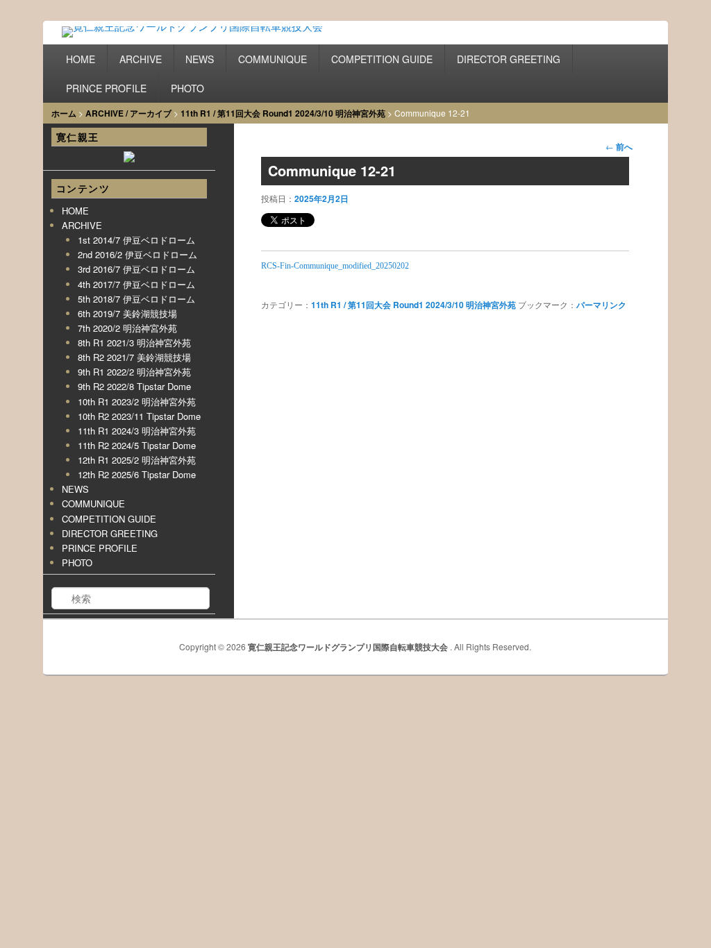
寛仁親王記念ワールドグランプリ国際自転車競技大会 (349, 647)
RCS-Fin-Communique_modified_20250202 (335, 266)
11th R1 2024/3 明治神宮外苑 (137, 430)
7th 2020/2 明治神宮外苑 (127, 328)
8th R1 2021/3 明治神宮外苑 (134, 342)
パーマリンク (601, 304)
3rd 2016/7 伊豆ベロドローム (136, 269)
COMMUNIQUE (272, 59)
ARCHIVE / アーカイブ (128, 113)
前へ (619, 146)
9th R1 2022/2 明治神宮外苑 (134, 371)
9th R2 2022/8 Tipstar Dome (134, 386)
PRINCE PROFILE (106, 88)
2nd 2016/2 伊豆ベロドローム (137, 254)
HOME (80, 59)
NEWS (199, 59)
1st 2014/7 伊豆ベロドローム (136, 239)
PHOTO (187, 88)
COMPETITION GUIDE (382, 59)
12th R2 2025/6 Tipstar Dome (137, 474)
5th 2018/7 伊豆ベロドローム (136, 298)
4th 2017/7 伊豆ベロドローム (136, 284)
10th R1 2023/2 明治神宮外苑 (137, 401)
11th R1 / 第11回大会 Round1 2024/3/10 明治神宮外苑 (283, 113)
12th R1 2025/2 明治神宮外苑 (137, 459)
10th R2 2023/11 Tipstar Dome (139, 416)
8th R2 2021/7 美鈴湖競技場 (134, 357)
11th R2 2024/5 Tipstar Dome (137, 445)
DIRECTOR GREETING (508, 59)
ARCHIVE (140, 59)
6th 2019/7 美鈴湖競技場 (127, 313)
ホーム (63, 113)
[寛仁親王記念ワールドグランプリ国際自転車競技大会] (209, 35)
